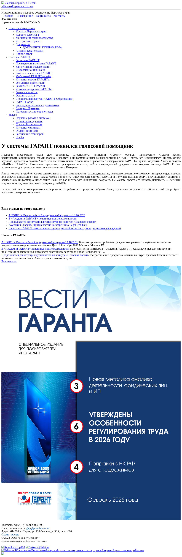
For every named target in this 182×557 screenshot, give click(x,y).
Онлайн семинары (27, 130)
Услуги (13, 114)
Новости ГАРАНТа (27, 34)
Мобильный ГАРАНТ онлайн (33, 76)
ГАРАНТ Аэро (24, 101)
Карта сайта (43, 15)
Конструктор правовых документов (37, 105)
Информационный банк (30, 69)
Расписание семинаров (30, 133)
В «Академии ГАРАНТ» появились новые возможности (43, 218)
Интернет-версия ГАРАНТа (32, 79)
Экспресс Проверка (27, 108)
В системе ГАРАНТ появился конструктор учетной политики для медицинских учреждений (65, 228)
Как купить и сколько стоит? (33, 66)
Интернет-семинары (28, 127)
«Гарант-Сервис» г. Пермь (17, 6)
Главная (8, 15)
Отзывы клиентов (27, 92)
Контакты (59, 15)
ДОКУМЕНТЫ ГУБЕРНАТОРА (42, 47)
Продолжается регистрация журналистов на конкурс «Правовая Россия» (53, 221)
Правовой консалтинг (29, 124)
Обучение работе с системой (33, 117)
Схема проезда (10, 534)
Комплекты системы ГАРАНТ (34, 73)
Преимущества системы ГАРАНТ (36, 63)
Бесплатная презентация (30, 82)
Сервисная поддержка (29, 121)
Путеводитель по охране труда (34, 111)
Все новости (9, 261)
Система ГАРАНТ (19, 57)
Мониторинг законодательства (34, 37)
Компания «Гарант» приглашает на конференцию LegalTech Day (48, 224)
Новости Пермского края (31, 31)
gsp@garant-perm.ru (37, 528)
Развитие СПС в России (30, 85)
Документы (23, 44)
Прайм (20, 137)
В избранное (25, 15)
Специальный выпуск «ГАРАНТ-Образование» (44, 98)
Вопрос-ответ (24, 53)
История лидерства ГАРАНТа (34, 89)
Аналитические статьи (29, 50)
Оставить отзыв (25, 95)
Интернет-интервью (28, 41)
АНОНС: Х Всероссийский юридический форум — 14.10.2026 (47, 215)
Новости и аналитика (22, 28)
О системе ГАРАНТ (27, 60)
